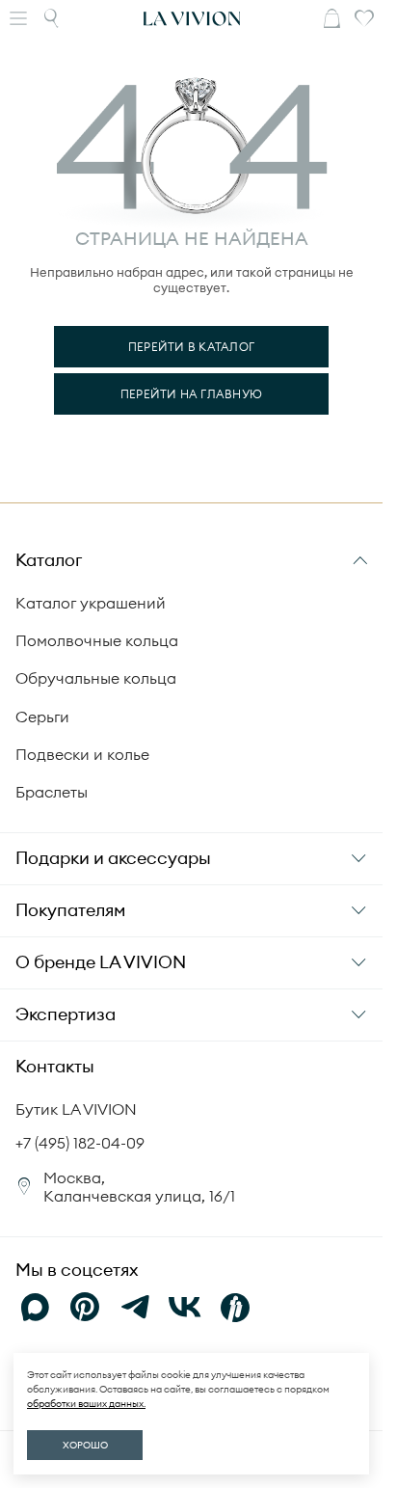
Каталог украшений (90, 602)
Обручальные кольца (95, 678)
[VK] (185, 1307)
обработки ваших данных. (86, 1403)
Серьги (42, 716)
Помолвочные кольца (96, 640)
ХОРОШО (85, 1445)
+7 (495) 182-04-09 (80, 1142)
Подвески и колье (82, 754)
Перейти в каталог (191, 346)
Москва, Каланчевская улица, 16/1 (139, 1186)
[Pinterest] (85, 1307)
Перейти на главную (191, 394)
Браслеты (51, 791)
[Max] (34, 1307)
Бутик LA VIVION (76, 1109)
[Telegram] (135, 1307)
